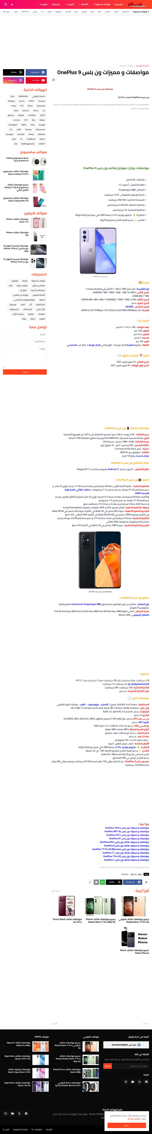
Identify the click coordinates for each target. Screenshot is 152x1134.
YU (21, 139)
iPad (32, 125)
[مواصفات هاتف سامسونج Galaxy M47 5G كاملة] (38, 202)
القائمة (84, 4)
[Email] (96, 882)
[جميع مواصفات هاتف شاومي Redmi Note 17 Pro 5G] (133, 906)
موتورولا (58, 11)
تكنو (16, 11)
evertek (20, 134)
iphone (11, 115)
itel (16, 144)
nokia (13, 106)
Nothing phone (27, 144)
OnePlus (25, 11)
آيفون (116, 11)
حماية (32, 319)
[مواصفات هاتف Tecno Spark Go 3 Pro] (66, 906)
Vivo (12, 96)
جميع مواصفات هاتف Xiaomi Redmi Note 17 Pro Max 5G (100, 921)
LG (44, 110)
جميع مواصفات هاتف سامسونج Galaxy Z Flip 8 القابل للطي (16, 187)
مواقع (31, 314)
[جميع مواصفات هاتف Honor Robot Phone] (133, 937)
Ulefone (41, 134)
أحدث (145, 1023)
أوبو (99, 11)
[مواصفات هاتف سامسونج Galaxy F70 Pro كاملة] (38, 175)
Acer (14, 139)
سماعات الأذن (18, 314)
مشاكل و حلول (38, 285)
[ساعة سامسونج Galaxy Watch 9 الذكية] (38, 162)
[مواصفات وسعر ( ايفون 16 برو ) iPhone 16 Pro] (38, 263)
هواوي (84, 11)
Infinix (30, 106)
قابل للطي (40, 309)
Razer (42, 139)
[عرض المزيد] (90, 882)
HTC (26, 120)
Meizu (42, 120)
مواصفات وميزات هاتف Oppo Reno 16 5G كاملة (19, 1070)
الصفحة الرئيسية (142, 66)
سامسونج (125, 11)
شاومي (107, 11)
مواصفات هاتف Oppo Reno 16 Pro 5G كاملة (17, 1057)
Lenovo (25, 110)
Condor (16, 120)
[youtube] (132, 1082)
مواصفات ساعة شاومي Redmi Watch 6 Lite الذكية (68, 1084)
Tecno (36, 110)
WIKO (24, 125)
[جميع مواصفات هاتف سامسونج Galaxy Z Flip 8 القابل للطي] (38, 188)
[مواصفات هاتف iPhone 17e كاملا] (38, 223)
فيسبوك (12, 304)
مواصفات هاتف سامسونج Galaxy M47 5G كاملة (15, 199)
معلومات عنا (37, 1129)
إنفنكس (68, 11)
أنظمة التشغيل (39, 295)
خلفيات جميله (22, 285)
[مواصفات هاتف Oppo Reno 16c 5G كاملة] (40, 1086)
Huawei (41, 101)
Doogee (9, 134)
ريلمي (34, 11)
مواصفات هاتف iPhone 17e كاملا (17, 220)
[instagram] (126, 1082)
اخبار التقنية (40, 304)
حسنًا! (127, 1125)
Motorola (41, 106)
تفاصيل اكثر (135, 1119)
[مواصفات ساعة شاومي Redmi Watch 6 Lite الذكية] (91, 1086)
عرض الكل (55, 891)
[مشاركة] (53, 79)
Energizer (13, 125)
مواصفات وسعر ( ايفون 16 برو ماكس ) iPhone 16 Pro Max (15, 248)
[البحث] (6, 4)
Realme (11, 101)
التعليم (42, 319)
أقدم (55, 1023)
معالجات (41, 314)
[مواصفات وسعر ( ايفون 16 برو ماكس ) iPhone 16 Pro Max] (38, 249)
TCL (11, 129)
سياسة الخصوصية (20, 1129)
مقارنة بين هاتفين (20, 295)
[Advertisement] (76, 39)
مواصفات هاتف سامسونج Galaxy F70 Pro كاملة (15, 172)
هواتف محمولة (102, 4)
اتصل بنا (6, 1129)
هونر (76, 11)
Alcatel (21, 115)
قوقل (49, 11)
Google (42, 125)
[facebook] (146, 1082)
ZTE (42, 11)
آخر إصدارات (27, 309)
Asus (16, 110)
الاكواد (42, 300)
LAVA (19, 129)
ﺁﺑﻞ (30, 304)
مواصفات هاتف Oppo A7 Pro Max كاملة (18, 1044)
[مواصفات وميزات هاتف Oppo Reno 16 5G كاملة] (40, 1073)
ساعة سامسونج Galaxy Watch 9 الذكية (17, 159)
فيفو (92, 11)
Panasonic (40, 129)
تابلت (10, 285)
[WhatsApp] (102, 882)
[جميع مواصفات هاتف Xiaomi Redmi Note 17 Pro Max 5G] (100, 906)
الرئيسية (118, 4)
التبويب (70, 4)
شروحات (43, 4)
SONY (42, 115)
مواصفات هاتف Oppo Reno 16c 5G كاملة (17, 1084)
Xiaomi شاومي (38, 96)
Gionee (28, 129)
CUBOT (42, 144)
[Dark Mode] (12, 4)
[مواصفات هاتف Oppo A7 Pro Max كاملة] (40, 1046)
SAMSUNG (23, 96)
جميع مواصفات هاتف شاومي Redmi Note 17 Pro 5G (134, 921)
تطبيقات (56, 4)
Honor (22, 101)
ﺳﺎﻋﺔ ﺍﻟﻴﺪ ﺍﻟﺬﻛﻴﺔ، (38, 290)
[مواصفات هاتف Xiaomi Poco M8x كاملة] (91, 1073)
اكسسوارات (14, 309)
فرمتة (24, 281)
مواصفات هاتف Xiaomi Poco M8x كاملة (67, 1070)
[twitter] (139, 1082)
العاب (22, 304)
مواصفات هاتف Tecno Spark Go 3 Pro (67, 921)
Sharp (31, 134)
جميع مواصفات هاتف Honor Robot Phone (134, 952)
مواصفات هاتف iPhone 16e (17, 233)
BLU (33, 120)
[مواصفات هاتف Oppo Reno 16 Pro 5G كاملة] (40, 1060)
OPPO (31, 101)
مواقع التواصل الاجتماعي (24, 300)
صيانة (24, 319)
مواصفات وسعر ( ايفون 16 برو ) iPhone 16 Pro (15, 260)
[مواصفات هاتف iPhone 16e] (38, 236)
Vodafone (31, 139)
